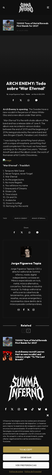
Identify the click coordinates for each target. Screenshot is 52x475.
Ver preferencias (25, 465)
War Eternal (39, 218)
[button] (47, 415)
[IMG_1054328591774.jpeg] (26, 160)
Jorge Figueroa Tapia (26, 263)
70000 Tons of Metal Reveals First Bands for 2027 (32, 24)
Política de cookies (16, 471)
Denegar (26, 457)
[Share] (13, 100)
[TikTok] (32, 409)
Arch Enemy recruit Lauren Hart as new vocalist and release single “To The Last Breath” (30, 356)
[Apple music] (46, 409)
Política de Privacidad (33, 471)
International (24, 20)
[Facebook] (6, 409)
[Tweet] (21, 100)
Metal (28, 94)
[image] (8, 25)
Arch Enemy (21, 218)
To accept (26, 449)
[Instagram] (19, 409)
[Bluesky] (39, 409)
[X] (12, 409)
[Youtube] (25, 409)
